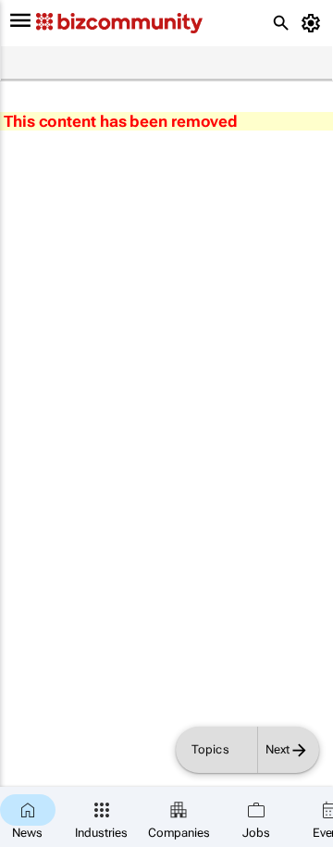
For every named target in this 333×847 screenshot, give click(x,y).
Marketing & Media (125, 63)
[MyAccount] (314, 23)
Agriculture (229, 63)
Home (25, 63)
